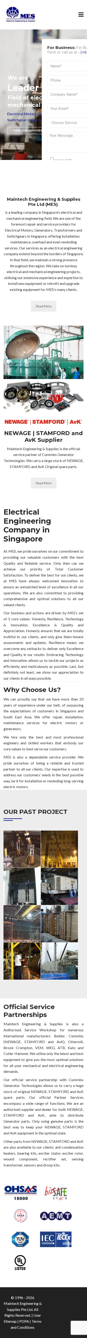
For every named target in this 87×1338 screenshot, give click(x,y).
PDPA (24, 1321)
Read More (44, 306)
